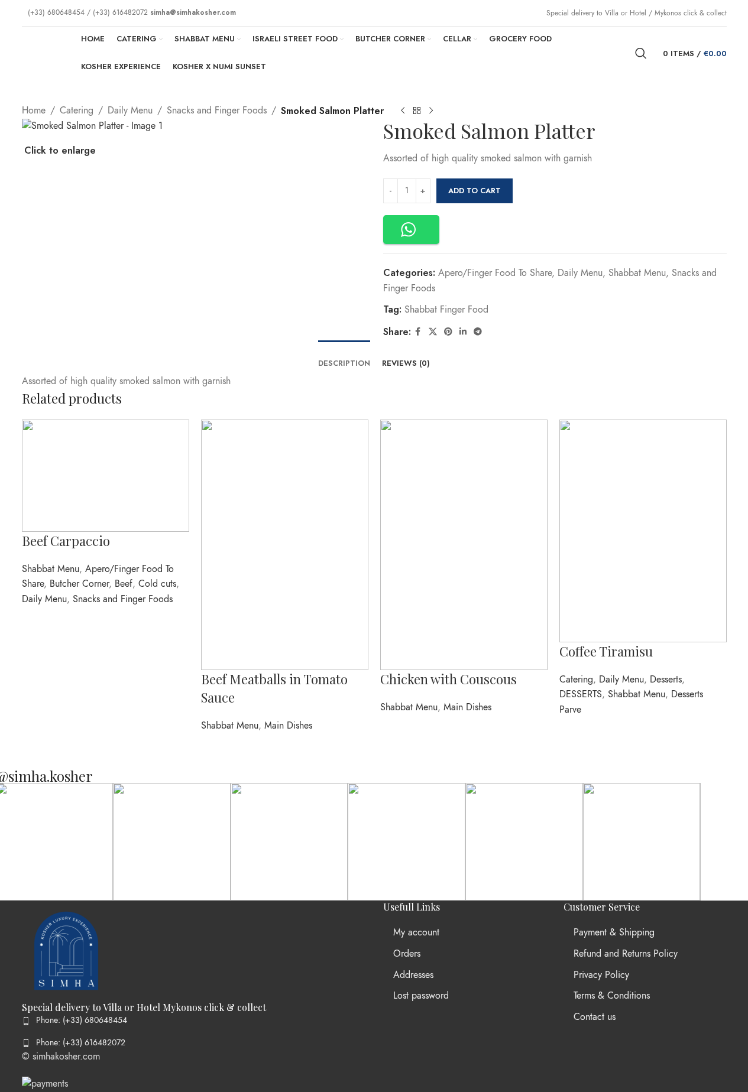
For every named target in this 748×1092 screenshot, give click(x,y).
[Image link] (66, 950)
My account (416, 932)
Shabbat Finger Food (446, 309)
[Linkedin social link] (463, 332)
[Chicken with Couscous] (464, 544)
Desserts (666, 679)
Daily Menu (580, 273)
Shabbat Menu (637, 273)
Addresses (413, 975)
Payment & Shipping (614, 932)
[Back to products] (417, 111)
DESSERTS (580, 694)
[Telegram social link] (477, 332)
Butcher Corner (79, 583)
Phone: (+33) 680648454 (81, 1020)
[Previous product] (403, 111)
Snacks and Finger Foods (123, 599)
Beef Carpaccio (66, 541)
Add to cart (474, 190)
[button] (411, 229)
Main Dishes (288, 725)
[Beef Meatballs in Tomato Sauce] (284, 544)
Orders (406, 953)
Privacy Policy (601, 975)
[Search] (641, 53)
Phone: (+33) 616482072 (80, 1042)
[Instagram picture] (172, 842)
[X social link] (433, 332)
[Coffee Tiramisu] (643, 530)
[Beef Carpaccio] (105, 475)
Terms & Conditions (612, 995)
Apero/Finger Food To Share (495, 273)
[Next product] (431, 111)
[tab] (344, 357)
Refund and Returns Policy (626, 953)
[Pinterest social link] (448, 332)
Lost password (421, 995)
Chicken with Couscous (448, 679)
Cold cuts (157, 583)
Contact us (595, 1016)
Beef (123, 583)
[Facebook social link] (418, 332)
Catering (576, 679)
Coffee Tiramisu (606, 651)
